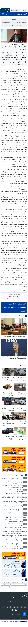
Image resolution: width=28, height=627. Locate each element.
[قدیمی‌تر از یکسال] (14, 326)
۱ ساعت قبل (25, 539)
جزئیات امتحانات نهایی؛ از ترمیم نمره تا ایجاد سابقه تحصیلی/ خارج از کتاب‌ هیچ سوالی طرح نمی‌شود (14, 357)
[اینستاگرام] (3, 607)
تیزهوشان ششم (23, 587)
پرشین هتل (12, 587)
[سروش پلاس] (17, 607)
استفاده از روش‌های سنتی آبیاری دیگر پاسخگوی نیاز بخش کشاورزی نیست (12, 540)
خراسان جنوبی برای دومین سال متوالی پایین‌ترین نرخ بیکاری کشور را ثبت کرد (12, 478)
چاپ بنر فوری (23, 582)
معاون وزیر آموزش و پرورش (8, 307)
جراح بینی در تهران (5, 582)
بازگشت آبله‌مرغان (19, 515)
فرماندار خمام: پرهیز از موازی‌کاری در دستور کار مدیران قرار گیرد (13, 543)
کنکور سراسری (11, 304)
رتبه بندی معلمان (21, 307)
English (12, 10)
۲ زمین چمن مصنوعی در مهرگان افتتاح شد (14, 513)
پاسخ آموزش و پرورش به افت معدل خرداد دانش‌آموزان (15, 336)
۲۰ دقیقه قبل (25, 505)
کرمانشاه (24, 19)
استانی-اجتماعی (21, 304)
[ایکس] (7, 607)
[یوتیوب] (10, 607)
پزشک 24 (14, 585)
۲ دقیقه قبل (25, 482)
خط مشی (16, 602)
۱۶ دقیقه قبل (25, 501)
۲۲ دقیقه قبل (25, 513)
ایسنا (21, 14)
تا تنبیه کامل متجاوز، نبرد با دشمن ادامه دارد (13, 517)
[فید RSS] (15, 610)
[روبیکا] (24, 607)
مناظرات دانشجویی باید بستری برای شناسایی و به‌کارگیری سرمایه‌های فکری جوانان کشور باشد (13, 532)
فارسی (19, 10)
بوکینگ (17, 587)
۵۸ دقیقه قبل (25, 535)
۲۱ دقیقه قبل (25, 509)
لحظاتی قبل (25, 478)
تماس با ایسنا (3, 602)
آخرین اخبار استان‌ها (19, 475)
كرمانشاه (23, 311)
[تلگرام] (14, 607)
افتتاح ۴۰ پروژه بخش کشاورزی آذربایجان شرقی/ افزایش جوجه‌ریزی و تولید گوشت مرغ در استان (12, 536)
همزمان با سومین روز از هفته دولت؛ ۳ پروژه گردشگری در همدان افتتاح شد (13, 506)
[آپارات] (12, 610)
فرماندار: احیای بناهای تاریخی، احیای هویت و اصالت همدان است (13, 494)
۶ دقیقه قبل (25, 489)
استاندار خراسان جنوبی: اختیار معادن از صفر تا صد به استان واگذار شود (12, 509)
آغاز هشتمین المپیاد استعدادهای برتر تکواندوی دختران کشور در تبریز (13, 528)
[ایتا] (21, 607)
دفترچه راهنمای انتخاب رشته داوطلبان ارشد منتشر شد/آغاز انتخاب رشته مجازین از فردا (12, 486)
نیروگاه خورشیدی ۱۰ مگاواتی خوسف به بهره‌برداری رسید (12, 498)
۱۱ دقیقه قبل (25, 497)
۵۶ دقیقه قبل (25, 527)
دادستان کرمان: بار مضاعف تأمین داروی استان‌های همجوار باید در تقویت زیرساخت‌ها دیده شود (12, 547)
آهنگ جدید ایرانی (22, 585)
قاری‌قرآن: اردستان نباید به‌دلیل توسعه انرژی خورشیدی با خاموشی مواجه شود (13, 520)
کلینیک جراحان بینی (5, 587)
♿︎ (24, 614)
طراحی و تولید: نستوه (13, 614)
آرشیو (9, 9)
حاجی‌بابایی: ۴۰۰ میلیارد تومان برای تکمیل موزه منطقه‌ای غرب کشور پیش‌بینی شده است (13, 502)
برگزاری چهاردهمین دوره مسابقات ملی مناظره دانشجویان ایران (13, 490)
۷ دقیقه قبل (25, 493)
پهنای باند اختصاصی (15, 582)
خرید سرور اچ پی (5, 585)
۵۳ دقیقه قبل (25, 515)
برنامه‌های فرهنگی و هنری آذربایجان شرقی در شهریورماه (13, 524)
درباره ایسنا (10, 602)
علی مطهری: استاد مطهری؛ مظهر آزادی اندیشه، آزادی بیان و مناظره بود (13, 482)
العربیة (16, 10)
